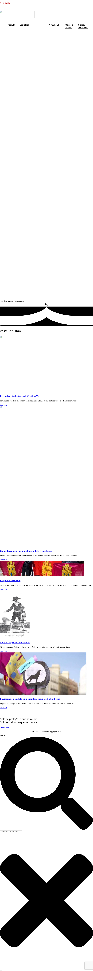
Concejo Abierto (69, 26)
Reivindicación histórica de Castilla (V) (19, 396)
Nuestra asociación (83, 26)
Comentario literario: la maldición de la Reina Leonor (27, 551)
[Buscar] (1, 970)
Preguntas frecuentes (10, 580)
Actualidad (54, 25)
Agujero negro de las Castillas (15, 642)
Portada (11, 25)
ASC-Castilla (5, 3)
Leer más (3, 405)
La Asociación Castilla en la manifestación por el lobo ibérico (30, 699)
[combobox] (11, 831)
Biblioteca (24, 25)
